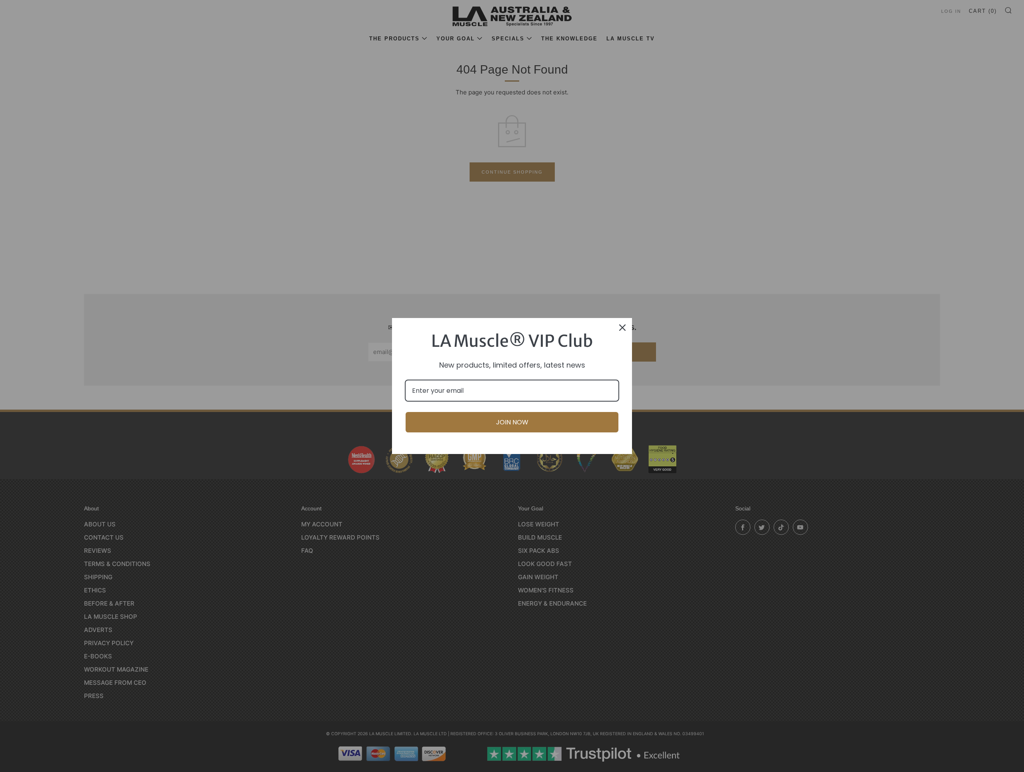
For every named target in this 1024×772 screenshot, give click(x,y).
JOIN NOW (512, 422)
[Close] (622, 327)
